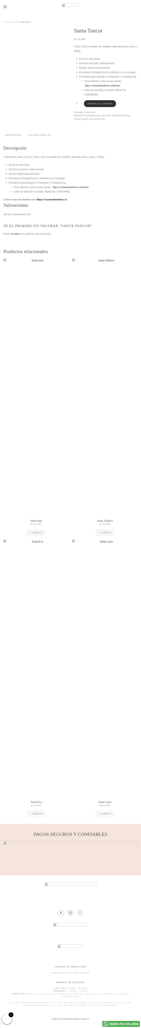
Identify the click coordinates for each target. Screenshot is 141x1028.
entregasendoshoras (121, 115)
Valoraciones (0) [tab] (39, 135)
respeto (85, 119)
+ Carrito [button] (36, 532)
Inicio (5, 22)
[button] (5, 7)
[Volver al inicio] (70, 7)
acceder (15, 233)
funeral (77, 119)
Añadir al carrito (100, 104)
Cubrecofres (14, 22)
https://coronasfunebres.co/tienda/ (71, 187)
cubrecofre (106, 115)
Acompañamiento (92, 115)
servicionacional (97, 119)
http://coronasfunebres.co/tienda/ (102, 85)
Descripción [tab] (13, 135)
